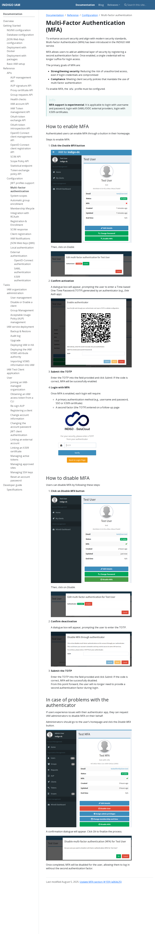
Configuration (90, 15)
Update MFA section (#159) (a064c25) (101, 882)
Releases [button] (112, 5)
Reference (73, 15)
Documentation (55, 15)
